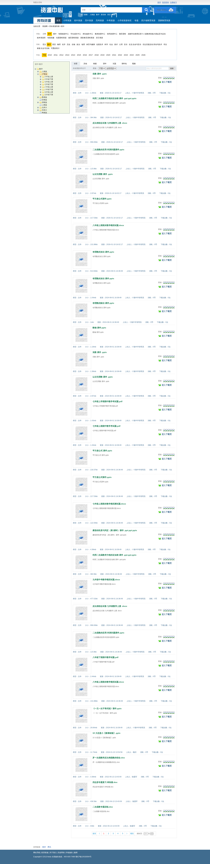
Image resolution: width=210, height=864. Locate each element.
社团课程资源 (61, 38)
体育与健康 (90, 44)
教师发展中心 (100, 34)
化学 (63, 44)
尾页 (132, 834)
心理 (121, 44)
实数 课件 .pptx (100, 74)
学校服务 (69, 853)
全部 (83, 10)
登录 (159, 2)
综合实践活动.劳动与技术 (152, 44)
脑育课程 (122, 34)
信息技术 (99, 44)
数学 (98, 15)
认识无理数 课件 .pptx (103, 174)
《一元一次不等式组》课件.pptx (107, 708)
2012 (61, 55)
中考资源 (111, 20)
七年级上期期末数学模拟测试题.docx (109, 504)
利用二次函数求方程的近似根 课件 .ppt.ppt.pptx (114, 98)
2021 (114, 55)
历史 (68, 44)
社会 (111, 44)
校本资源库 (41, 38)
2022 (120, 55)
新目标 (103, 15)
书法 (165, 44)
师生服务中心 (88, 34)
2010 (50, 55)
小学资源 (67, 20)
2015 (79, 55)
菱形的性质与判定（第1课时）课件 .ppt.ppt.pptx (115, 530)
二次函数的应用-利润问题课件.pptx (108, 149)
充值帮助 (61, 853)
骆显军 (134, 777)
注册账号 (173, 2)
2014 (73, 55)
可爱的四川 (55, 48)
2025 (138, 55)
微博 (75, 853)
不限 (44, 55)
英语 (109, 15)
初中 (49, 34)
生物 (73, 44)
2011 (56, 55)
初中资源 (78, 20)
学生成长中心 (76, 34)
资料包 (124, 64)
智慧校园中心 (63, 34)
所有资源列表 (54, 26)
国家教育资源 (164, 20)
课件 (104, 64)
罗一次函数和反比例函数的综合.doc (109, 758)
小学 (44, 34)
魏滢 (134, 752)
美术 (116, 44)
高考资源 (100, 20)
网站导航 (36, 853)
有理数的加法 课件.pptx (103, 252)
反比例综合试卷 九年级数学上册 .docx (110, 123)
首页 (58, 20)
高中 (55, 34)
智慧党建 (50, 38)
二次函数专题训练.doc (103, 807)
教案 (95, 64)
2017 (91, 55)
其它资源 (99, 38)
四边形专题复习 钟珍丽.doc (105, 782)
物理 (59, 44)
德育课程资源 (73, 38)
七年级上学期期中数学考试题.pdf (107, 401)
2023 (126, 55)
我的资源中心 (165, 10)
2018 (97, 55)
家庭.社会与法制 (43, 48)
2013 (67, 55)
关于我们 (53, 853)
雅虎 (44, 847)
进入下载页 (167, 82)
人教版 (92, 15)
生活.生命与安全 (135, 44)
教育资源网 (52, 10)
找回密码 (165, 2)
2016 (85, 55)
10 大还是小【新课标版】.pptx (106, 733)
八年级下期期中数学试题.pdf (105, 657)
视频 (134, 64)
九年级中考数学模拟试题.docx (106, 579)
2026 (143, 55)
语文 (113, 15)
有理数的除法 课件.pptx (103, 303)
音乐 (125, 44)
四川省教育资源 (148, 20)
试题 (114, 64)
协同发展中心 (112, 34)
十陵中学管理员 (138, 93)
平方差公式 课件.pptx (102, 450)
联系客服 (44, 853)
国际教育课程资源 (87, 38)
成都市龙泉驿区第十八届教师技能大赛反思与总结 (147, 34)
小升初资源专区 (125, 20)
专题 (136, 20)
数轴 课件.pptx (99, 328)
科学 (106, 44)
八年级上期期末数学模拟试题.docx (108, 225)
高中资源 (89, 20)
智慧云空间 (37, 2)
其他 (85, 64)
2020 (108, 55)
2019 (102, 55)
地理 (83, 44)
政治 (78, 44)
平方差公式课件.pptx (102, 199)
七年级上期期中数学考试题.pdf (106, 426)
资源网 (44, 26)
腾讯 (49, 847)
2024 (132, 55)
